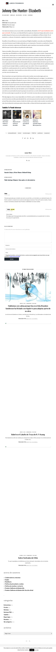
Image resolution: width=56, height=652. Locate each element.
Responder (49, 193)
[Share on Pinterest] (31, 138)
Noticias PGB (7, 612)
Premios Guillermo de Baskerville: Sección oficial (19, 590)
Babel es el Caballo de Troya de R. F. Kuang (28, 434)
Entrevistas (7, 605)
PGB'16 (34, 133)
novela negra (26, 133)
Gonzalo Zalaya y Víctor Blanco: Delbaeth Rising (17, 172)
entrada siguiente (8, 177)
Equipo (7, 580)
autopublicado (12, 133)
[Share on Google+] (27, 138)
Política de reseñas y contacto (14, 586)
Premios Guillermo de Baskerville (14, 588)
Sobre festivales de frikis (28, 558)
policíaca (40, 133)
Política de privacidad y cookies (14, 584)
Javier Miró (6, 15)
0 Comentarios (29, 303)
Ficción (6, 607)
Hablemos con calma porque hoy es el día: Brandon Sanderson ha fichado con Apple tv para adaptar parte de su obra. (28, 308)
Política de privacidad (14, 256)
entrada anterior (8, 169)
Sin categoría (19, 15)
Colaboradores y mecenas (12, 577)
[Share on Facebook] (23, 138)
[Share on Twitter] (25, 138)
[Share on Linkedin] (33, 138)
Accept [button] (31, 650)
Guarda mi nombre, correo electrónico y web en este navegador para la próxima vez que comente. (26, 255)
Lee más (36, 649)
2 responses (30, 15)
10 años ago (7, 194)
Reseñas (6, 619)
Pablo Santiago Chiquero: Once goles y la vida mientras (19, 180)
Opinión (6, 614)
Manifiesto (8, 582)
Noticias (6, 610)
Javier (19, 133)
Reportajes (7, 617)
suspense (46, 133)
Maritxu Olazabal (32, 318)
